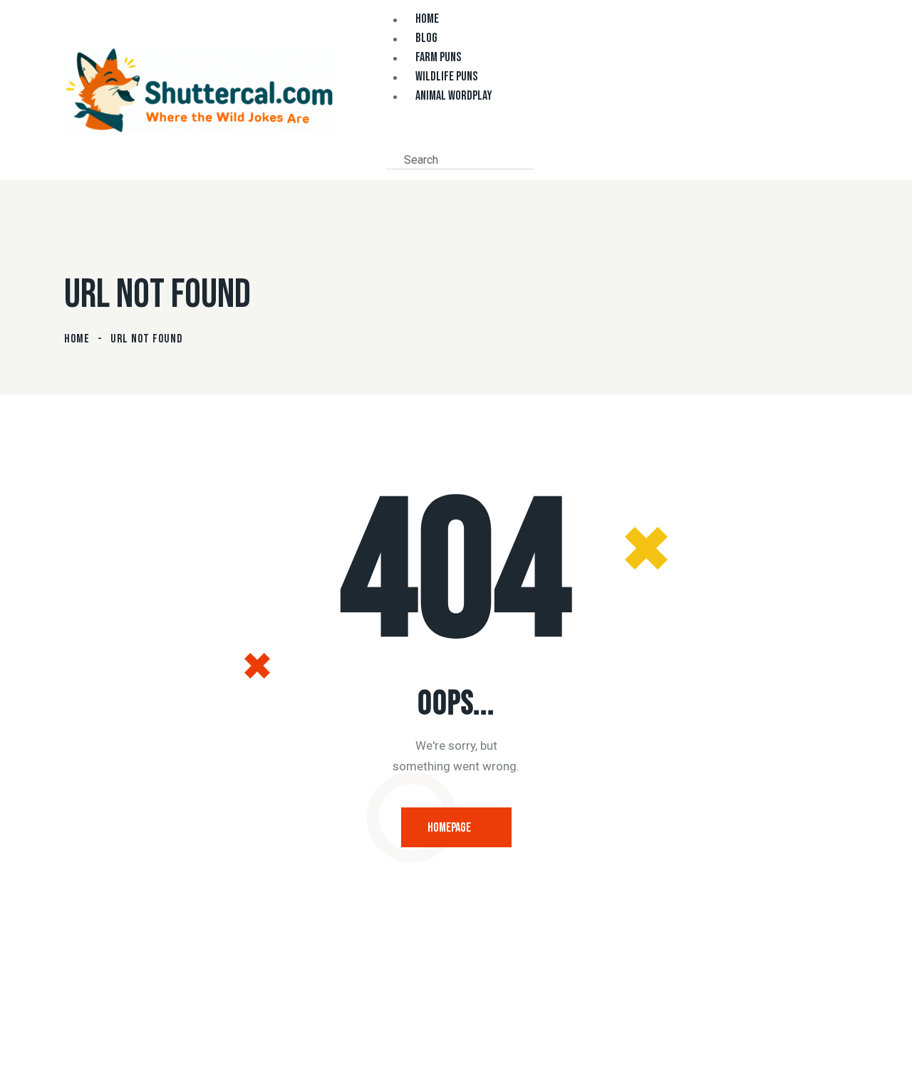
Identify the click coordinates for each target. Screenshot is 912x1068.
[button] (390, 139)
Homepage (449, 827)
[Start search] (545, 159)
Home (77, 339)
